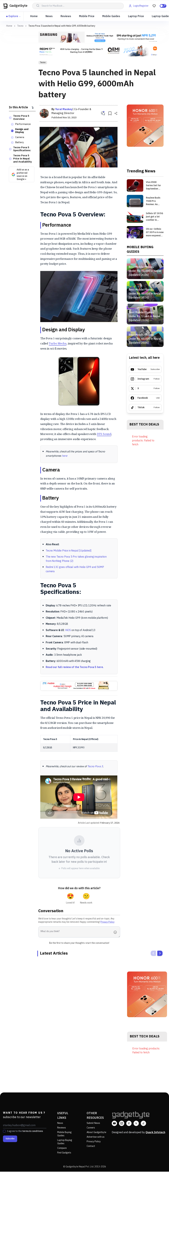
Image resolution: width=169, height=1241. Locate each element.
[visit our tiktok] (143, 1123)
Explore (13, 16)
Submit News (93, 1123)
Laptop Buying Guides (64, 1141)
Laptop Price (136, 16)
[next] (160, 953)
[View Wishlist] (154, 6)
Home (34, 16)
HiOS (68, 630)
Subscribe (10, 1138)
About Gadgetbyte (96, 1132)
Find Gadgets (64, 1153)
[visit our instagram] (121, 1123)
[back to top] (159, 1232)
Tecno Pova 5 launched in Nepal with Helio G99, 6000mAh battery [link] (61, 26)
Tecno (20, 26)
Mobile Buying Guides (64, 1133)
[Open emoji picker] (116, 932)
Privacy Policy (108, 922)
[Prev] (153, 953)
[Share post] (116, 113)
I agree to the (25, 1131)
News (49, 16)
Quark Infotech (155, 1132)
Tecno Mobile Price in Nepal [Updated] (68, 551)
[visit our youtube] (114, 1123)
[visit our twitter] (136, 1123)
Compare (62, 1148)
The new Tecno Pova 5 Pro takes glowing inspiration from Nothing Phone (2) (76, 559)
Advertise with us (95, 1137)
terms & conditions (32, 1131)
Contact (91, 1146)
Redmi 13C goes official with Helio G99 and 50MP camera (75, 569)
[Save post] (110, 113)
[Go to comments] (103, 113)
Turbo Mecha (58, 343)
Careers (91, 1128)
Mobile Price (86, 16)
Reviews (66, 16)
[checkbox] (4, 1131)
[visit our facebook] (129, 1123)
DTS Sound (104, 434)
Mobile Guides (111, 16)
